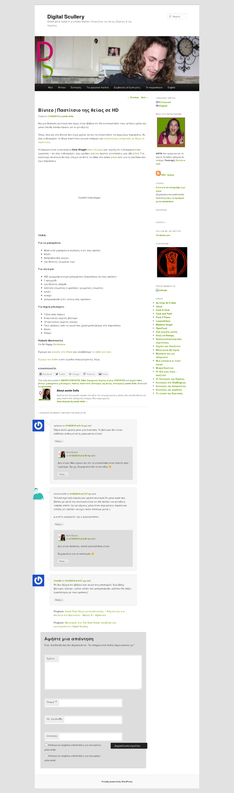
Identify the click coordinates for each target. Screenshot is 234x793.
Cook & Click (163, 310)
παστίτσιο (85, 383)
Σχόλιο (50, 658)
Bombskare (59, 344)
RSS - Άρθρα (167, 174)
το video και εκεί (101, 351)
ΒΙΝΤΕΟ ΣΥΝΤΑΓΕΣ (70, 380)
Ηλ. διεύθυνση (54, 719)
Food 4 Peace (163, 317)
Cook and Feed (164, 313)
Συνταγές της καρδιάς (169, 389)
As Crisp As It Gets (166, 302)
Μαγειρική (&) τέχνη (167, 350)
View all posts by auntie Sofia (72, 401)
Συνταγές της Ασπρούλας (171, 386)
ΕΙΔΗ (83, 380)
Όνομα (52, 702)
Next (144, 97)
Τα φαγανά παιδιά (98, 87)
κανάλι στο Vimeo (62, 351)
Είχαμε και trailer (48, 359)
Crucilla (57, 580)
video (139, 380)
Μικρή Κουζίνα (164, 368)
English (171, 87)
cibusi (159, 306)
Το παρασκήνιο (154, 87)
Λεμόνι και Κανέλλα (168, 346)
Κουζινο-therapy (165, 335)
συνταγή (117, 383)
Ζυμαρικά (92, 380)
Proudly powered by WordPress (117, 781)
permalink (46, 386)
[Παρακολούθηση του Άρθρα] (158, 174)
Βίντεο (61, 87)
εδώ (136, 153)
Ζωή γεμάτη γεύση (166, 331)
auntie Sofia (67, 116)
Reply (59, 441)
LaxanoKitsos (163, 321)
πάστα (75, 383)
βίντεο (41, 383)
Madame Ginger (164, 324)
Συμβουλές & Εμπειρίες (127, 87)
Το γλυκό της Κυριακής (169, 393)
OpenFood (161, 328)
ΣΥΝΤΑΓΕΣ (119, 380)
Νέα (50, 87)
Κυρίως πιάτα (105, 380)
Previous (133, 97)
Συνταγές (76, 87)
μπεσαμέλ (65, 383)
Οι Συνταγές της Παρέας (170, 378)
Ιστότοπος (52, 735)
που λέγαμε (95, 149)
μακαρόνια (52, 383)
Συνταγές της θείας (101, 383)
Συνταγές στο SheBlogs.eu (171, 382)
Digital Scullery (65, 16)
